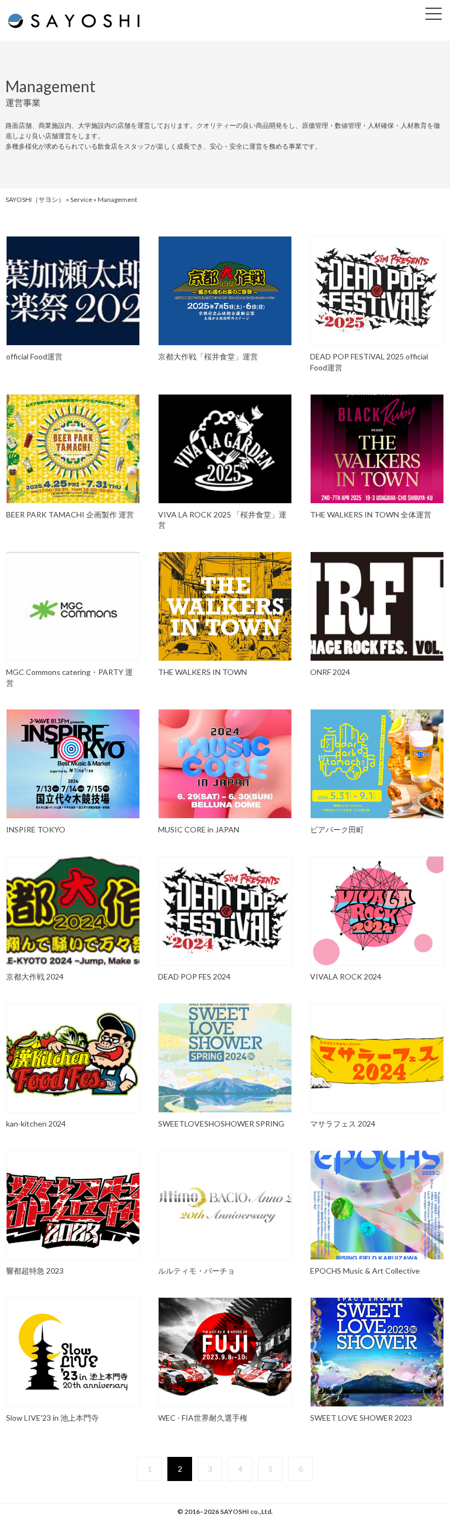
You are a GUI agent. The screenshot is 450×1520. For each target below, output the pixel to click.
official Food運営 (34, 356)
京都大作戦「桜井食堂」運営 (208, 356)
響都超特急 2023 (35, 1270)
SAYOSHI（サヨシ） (35, 199)
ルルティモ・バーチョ (196, 1270)
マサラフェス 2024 (342, 1123)
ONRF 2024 (330, 672)
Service (81, 199)
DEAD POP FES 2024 (194, 976)
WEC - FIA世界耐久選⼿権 (206, 1417)
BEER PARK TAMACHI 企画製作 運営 (70, 514)
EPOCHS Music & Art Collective (365, 1270)
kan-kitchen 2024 (36, 1123)
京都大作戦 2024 (35, 976)
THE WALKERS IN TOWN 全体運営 (370, 514)
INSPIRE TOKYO (35, 829)
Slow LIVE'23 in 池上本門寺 (52, 1417)
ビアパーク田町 (337, 829)
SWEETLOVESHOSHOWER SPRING (221, 1123)
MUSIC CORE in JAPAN (198, 829)
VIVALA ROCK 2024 (345, 976)
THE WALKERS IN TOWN (202, 672)
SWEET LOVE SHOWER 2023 (361, 1417)
